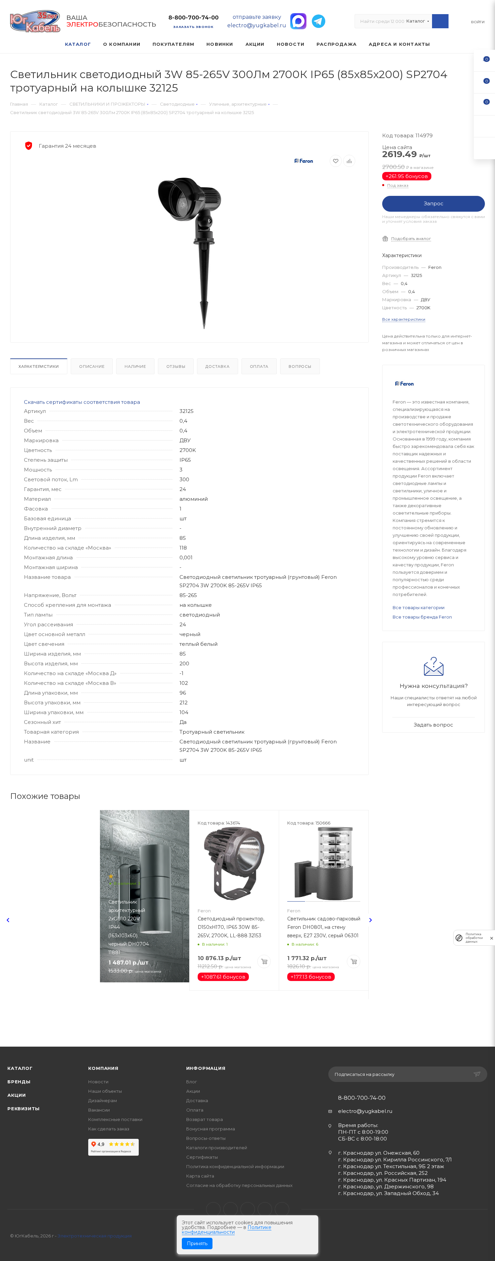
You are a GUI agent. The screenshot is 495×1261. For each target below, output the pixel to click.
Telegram (230, 1209)
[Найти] (440, 21)
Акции (16, 1095)
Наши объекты (105, 1091)
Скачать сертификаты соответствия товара (82, 402)
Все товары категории (418, 607)
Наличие (135, 366)
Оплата (259, 366)
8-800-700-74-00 (193, 17)
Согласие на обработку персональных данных (239, 1185)
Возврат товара (204, 1119)
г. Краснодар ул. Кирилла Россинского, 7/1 (395, 1159)
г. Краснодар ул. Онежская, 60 (379, 1153)
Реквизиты (23, 1108)
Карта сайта (200, 1176)
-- (485, 60)
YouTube (247, 1209)
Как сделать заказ (108, 1128)
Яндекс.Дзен (282, 1209)
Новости (98, 1081)
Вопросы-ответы (206, 1138)
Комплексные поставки (115, 1119)
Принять (197, 1243)
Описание (91, 366)
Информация (206, 1068)
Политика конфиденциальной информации (235, 1166)
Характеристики (39, 366)
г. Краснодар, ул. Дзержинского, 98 (386, 1186)
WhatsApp (265, 1209)
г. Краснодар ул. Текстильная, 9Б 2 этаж (391, 1166)
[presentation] (8, 920)
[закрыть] (491, 938)
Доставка (217, 366)
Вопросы (300, 366)
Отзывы (176, 366)
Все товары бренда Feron (422, 617)
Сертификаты (202, 1157)
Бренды (19, 1081)
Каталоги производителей (216, 1147)
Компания (103, 1068)
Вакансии (99, 1110)
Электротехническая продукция (95, 1235)
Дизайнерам (102, 1100)
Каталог (20, 1068)
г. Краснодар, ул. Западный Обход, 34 (388, 1193)
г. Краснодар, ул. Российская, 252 (383, 1173)
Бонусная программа (210, 1128)
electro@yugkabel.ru (365, 1111)
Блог (191, 1081)
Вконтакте (213, 1209)
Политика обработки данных (474, 937)
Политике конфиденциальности (226, 1229)
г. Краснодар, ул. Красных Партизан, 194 (392, 1180)
